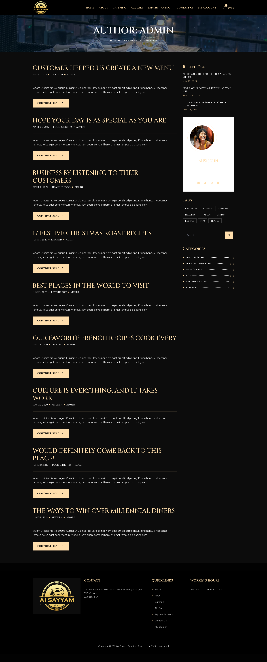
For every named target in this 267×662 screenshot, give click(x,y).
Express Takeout (160, 7)
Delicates (57, 74)
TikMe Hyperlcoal (160, 646)
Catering (119, 7)
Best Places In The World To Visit (91, 286)
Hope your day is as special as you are (99, 120)
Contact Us (185, 7)
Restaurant (59, 292)
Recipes (189, 221)
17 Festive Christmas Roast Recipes (92, 233)
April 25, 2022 (191, 95)
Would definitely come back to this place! (97, 454)
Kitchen (56, 239)
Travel (215, 221)
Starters (57, 344)
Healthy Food (61, 187)
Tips (202, 221)
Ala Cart (137, 7)
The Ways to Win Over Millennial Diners (104, 511)
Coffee (207, 208)
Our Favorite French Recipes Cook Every (104, 338)
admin (71, 74)
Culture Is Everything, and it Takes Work (95, 394)
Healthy (190, 214)
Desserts (223, 208)
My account (207, 7)
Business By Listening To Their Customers (85, 177)
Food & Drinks (62, 127)
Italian (206, 214)
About (103, 7)
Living (220, 214)
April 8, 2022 (191, 109)
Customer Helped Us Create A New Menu (103, 68)
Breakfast (191, 208)
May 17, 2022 (190, 81)
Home (90, 7)
